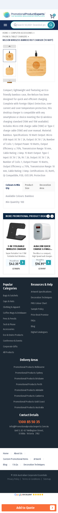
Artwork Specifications (41, 291)
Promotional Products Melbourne (29, 367)
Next (9, 46)
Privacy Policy (13, 479)
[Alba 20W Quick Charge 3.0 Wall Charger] (42, 231)
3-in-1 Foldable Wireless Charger (16, 247)
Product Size (29, 187)
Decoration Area (45, 187)
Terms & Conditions (31, 479)
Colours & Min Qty (13, 187)
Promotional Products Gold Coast (29, 401)
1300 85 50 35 (29, 422)
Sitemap (47, 479)
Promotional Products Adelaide (29, 390)
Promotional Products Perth (29, 384)
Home (6, 453)
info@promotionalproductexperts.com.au (29, 426)
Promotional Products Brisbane (29, 378)
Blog (33, 326)
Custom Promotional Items (15, 459)
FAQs (33, 320)
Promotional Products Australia (29, 407)
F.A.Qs (15, 464)
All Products (8, 352)
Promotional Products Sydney (29, 372)
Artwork (37, 459)
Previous (9, 80)
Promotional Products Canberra (29, 396)
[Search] (51, 25)
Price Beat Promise (39, 314)
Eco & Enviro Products (13, 335)
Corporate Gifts (10, 346)
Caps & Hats (8, 301)
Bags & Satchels (10, 295)
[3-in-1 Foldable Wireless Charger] (16, 231)
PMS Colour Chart (39, 303)
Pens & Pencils (9, 318)
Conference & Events (12, 340)
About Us (18, 453)
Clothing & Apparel (11, 307)
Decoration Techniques (41, 297)
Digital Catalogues (39, 332)
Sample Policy (37, 309)
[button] (29, 494)
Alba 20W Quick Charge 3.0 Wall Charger (42, 248)
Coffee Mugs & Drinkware (14, 313)
